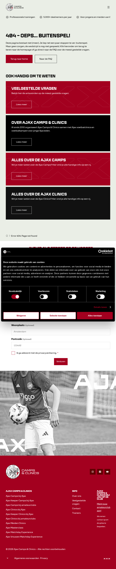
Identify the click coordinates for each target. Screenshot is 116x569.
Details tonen (100, 307)
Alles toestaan (95, 315)
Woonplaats (17, 325)
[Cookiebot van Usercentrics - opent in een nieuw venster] (100, 252)
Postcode (16, 339)
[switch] (44, 296)
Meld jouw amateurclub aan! (103, 507)
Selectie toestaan (58, 315)
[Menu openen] (108, 7)
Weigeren (21, 315)
